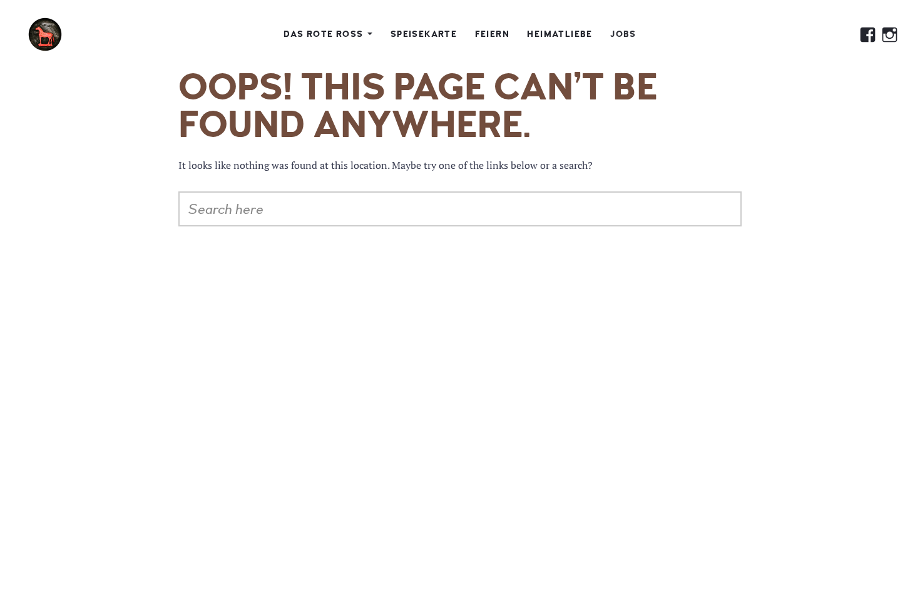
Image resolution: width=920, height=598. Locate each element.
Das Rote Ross (323, 34)
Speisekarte (424, 34)
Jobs (623, 34)
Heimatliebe (559, 34)
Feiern (492, 34)
